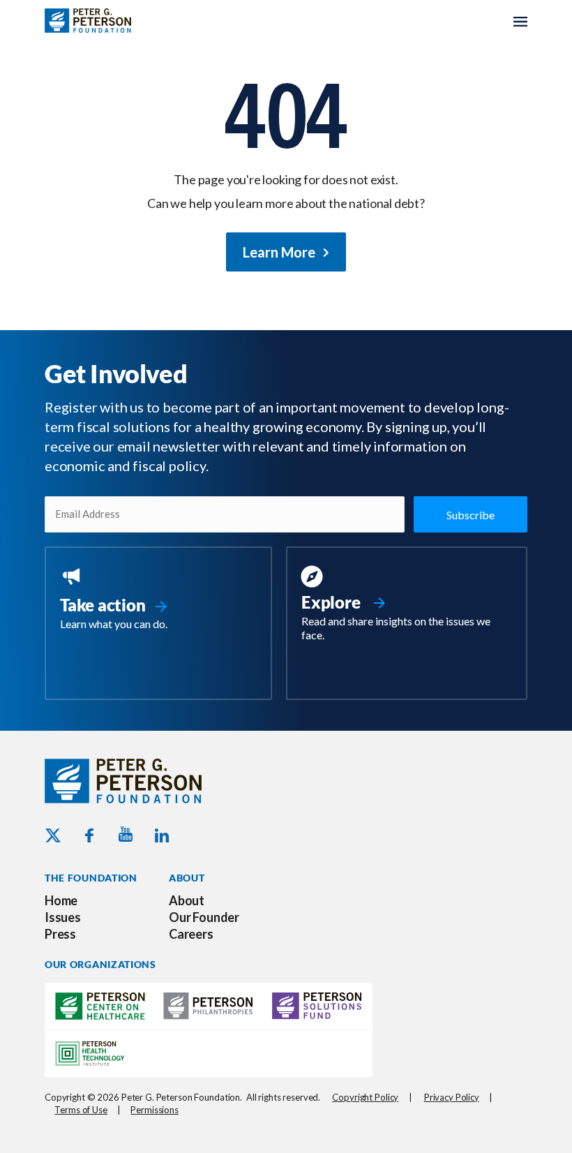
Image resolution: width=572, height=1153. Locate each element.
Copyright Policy (365, 1097)
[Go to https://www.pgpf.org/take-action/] (158, 600)
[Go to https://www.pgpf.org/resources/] (406, 605)
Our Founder (204, 917)
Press (60, 934)
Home (61, 900)
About (186, 900)
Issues (63, 917)
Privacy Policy (451, 1097)
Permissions (154, 1109)
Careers (191, 934)
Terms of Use (80, 1109)
